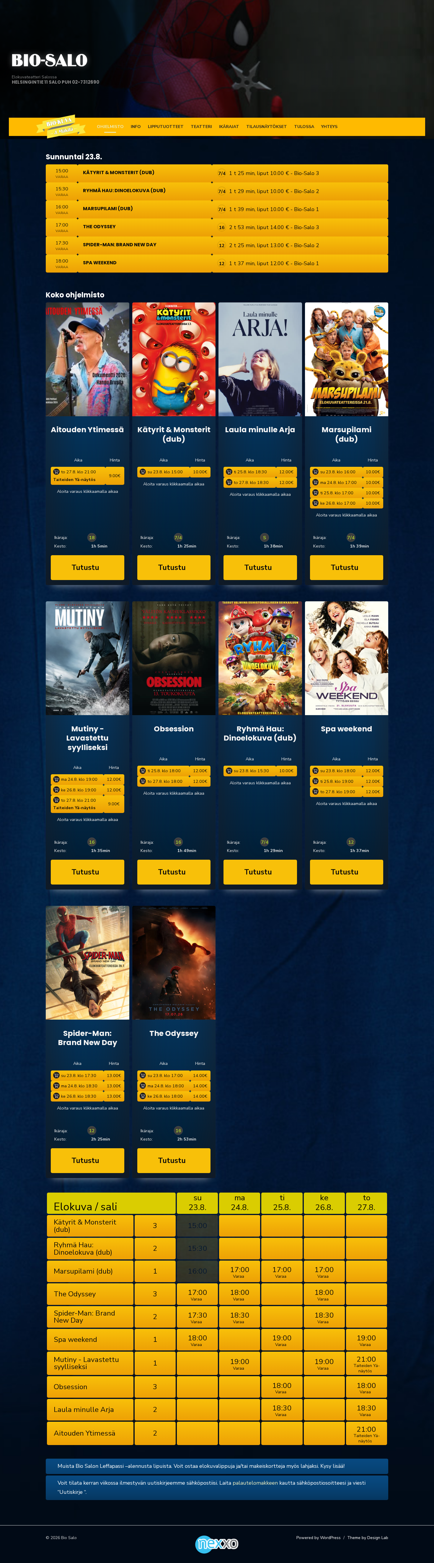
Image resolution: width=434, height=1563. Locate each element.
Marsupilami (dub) (108, 208)
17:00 (239, 1272)
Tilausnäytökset (266, 126)
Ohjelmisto (110, 126)
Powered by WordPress (318, 1538)
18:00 (239, 1294)
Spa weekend (100, 262)
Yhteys (329, 126)
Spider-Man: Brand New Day (119, 244)
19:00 (282, 1340)
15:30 (197, 1248)
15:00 (197, 1226)
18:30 (239, 1317)
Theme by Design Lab (367, 1538)
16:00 (197, 1271)
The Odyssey (99, 226)
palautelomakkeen (255, 1482)
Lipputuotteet (166, 126)
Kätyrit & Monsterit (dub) (118, 172)
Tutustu (85, 568)
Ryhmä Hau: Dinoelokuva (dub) (124, 190)
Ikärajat (229, 126)
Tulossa (304, 126)
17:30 (197, 1317)
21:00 (366, 1364)
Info (136, 126)
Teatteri (201, 126)
